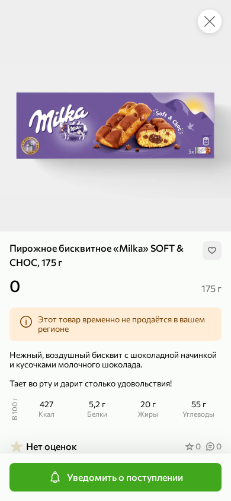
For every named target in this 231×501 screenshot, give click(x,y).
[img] (212, 250)
